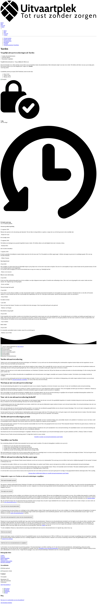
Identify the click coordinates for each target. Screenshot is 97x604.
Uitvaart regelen (7, 38)
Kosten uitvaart (7, 39)
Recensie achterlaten (5, 562)
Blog (2, 24)
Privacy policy (4, 559)
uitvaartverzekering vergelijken (19, 379)
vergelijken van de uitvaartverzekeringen (48, 548)
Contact (2, 26)
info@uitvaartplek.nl (5, 584)
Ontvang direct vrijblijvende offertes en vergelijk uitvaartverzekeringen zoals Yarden (48, 473)
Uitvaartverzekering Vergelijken (11, 45)
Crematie (6, 43)
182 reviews (20, 346)
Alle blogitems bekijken (6, 602)
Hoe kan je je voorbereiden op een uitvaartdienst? (12, 600)
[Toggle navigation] (1, 28)
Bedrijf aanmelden (5, 558)
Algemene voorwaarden (6, 561)
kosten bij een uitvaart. (7, 538)
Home (2, 22)
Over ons (3, 25)
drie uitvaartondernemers (10, 502)
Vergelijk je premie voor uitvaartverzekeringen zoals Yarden (48, 436)
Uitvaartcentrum (7, 41)
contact (43, 525)
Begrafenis (6, 42)
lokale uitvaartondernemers (16, 513)
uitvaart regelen (91, 498)
